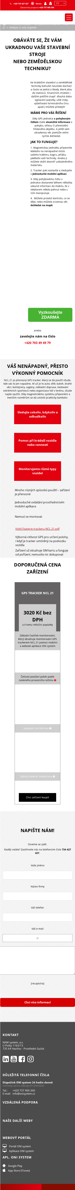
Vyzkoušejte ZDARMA (50, 315)
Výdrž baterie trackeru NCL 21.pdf (37, 529)
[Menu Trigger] (69, 17)
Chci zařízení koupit (37, 797)
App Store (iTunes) (18, 1170)
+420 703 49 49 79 (37, 343)
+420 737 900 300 (46, 7)
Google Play (14, 1166)
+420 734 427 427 (20, 3)
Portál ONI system (19, 1146)
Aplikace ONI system (21, 1151)
